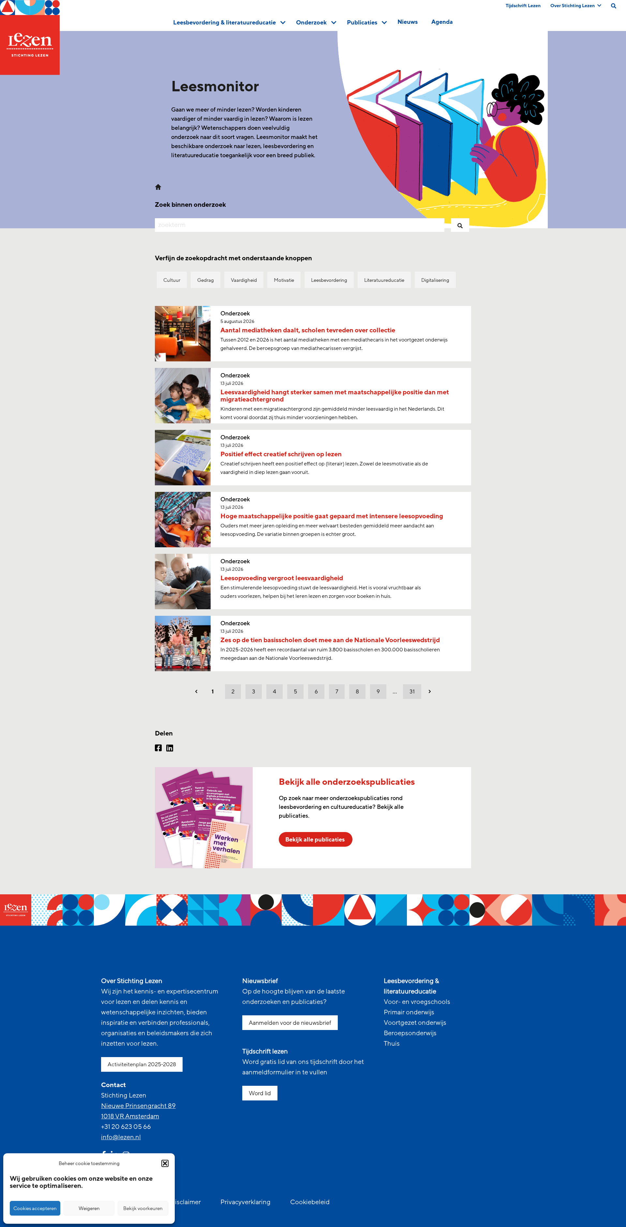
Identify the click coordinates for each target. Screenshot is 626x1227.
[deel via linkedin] (169, 749)
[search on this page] (613, 6)
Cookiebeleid (310, 1202)
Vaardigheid (244, 280)
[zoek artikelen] (460, 225)
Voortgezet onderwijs (415, 1023)
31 (412, 691)
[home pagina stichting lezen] (158, 186)
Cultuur (171, 280)
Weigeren (89, 1208)
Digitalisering (435, 280)
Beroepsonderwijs (410, 1033)
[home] (30, 37)
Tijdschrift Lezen (523, 6)
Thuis (392, 1043)
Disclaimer (185, 1202)
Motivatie (284, 280)
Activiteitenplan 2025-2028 (142, 1064)
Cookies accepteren (35, 1208)
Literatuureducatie (384, 280)
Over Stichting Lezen (572, 6)
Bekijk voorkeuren (143, 1208)
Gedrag (205, 280)
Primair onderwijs (409, 1012)
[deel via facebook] (158, 749)
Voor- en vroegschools (417, 1002)
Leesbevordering (329, 280)
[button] (165, 1163)
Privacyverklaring (245, 1202)
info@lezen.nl (121, 1137)
